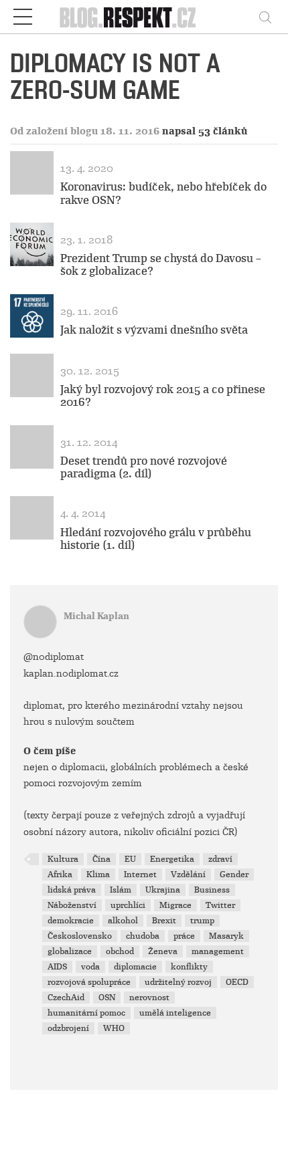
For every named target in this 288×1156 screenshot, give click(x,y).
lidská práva (72, 890)
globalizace (70, 951)
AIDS (57, 966)
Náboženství (72, 905)
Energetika (172, 859)
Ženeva (162, 951)
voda (90, 966)
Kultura (63, 859)
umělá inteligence (175, 1013)
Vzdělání (188, 874)
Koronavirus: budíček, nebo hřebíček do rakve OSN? (163, 193)
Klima (98, 874)
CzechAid (66, 997)
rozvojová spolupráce (89, 982)
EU (130, 859)
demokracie (71, 920)
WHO (114, 1028)
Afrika (60, 874)
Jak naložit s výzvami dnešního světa (154, 330)
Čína (101, 859)
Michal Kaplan (96, 616)
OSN (106, 997)
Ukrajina (162, 890)
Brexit (164, 920)
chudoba (142, 936)
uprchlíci (128, 905)
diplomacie (135, 966)
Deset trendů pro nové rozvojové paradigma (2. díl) (143, 467)
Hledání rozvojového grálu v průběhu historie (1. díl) (155, 539)
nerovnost (149, 997)
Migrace (175, 905)
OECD (237, 982)
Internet (140, 874)
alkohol (123, 920)
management (218, 951)
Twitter (220, 905)
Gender (234, 874)
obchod (120, 951)
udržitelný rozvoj (178, 982)
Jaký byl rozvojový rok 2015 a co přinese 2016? (162, 395)
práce (184, 936)
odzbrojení (68, 1028)
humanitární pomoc (86, 1013)
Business (212, 890)
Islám (120, 890)
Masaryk (226, 936)
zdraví (220, 859)
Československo (80, 936)
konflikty (189, 966)
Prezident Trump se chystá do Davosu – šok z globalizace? (160, 264)
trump (202, 920)
